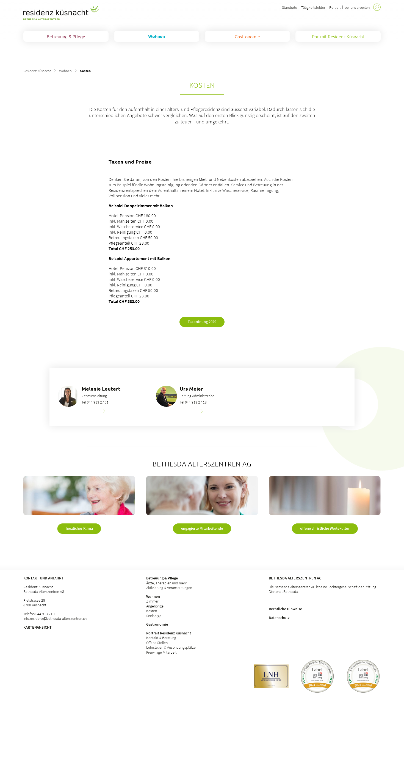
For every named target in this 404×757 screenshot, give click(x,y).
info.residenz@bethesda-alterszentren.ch (55, 618)
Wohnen (65, 70)
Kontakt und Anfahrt (43, 578)
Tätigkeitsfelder (313, 7)
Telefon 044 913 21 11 (40, 613)
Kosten (151, 610)
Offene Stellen (157, 642)
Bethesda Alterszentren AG (295, 578)
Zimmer (152, 601)
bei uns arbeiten (357, 7)
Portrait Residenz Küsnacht (168, 633)
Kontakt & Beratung (161, 637)
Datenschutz (279, 617)
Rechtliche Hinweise (285, 608)
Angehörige (155, 606)
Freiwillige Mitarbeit (161, 652)
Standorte (289, 7)
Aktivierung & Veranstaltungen (169, 587)
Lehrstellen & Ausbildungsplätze (171, 647)
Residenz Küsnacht (37, 70)
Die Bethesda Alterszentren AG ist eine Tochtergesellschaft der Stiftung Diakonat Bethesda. (322, 589)
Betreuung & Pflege (162, 578)
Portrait (335, 7)
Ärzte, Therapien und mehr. (166, 583)
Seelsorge (153, 615)
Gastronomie (157, 624)
